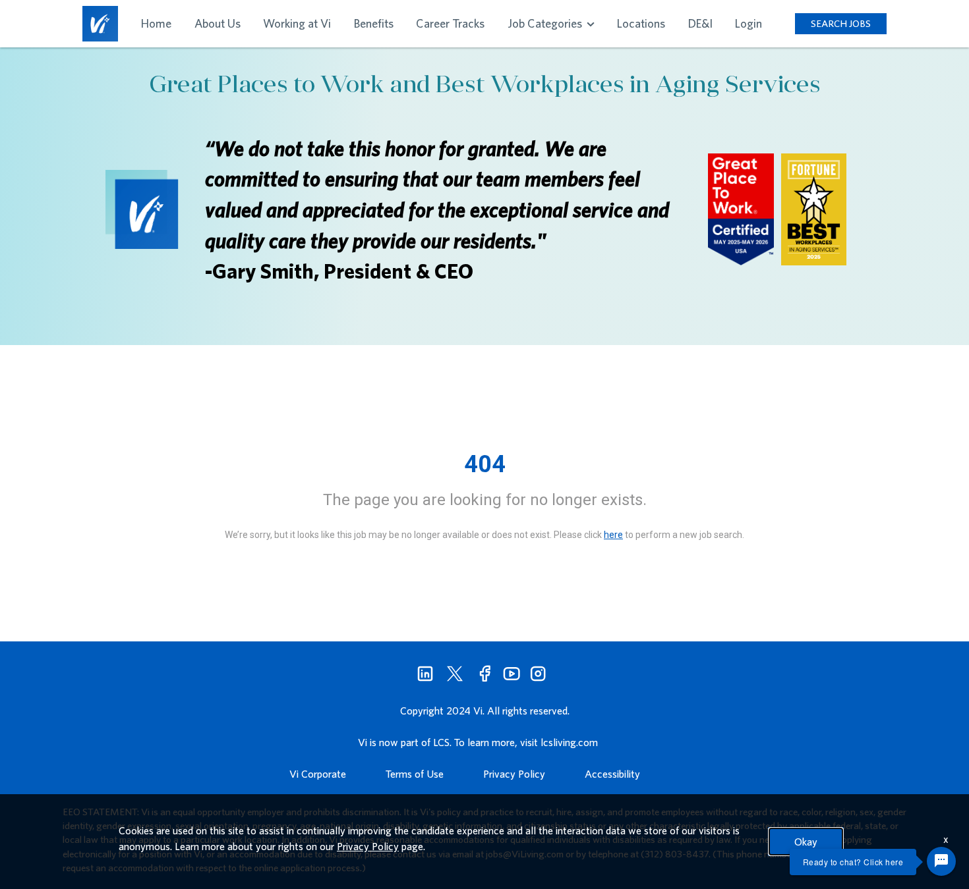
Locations (641, 23)
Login (748, 23)
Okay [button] (805, 842)
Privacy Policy (514, 774)
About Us (217, 23)
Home (156, 23)
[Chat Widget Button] (941, 861)
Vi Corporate (317, 774)
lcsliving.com (569, 742)
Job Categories (546, 23)
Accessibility (612, 774)
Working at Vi (297, 23)
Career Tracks (450, 23)
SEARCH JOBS (841, 23)
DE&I (700, 23)
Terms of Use (415, 774)
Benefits (374, 23)
